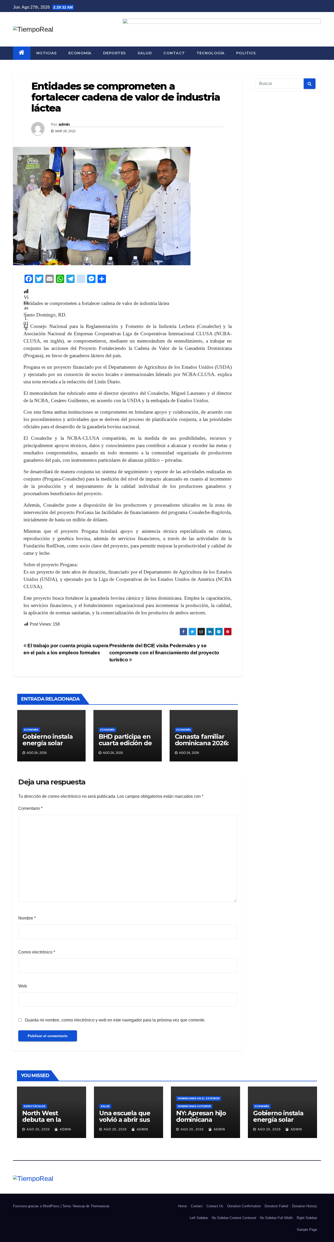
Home (182, 1206)
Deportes (114, 53)
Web (22, 986)
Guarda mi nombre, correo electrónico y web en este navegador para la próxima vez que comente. (115, 1020)
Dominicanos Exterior (194, 1106)
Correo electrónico (36, 952)
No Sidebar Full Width (276, 1218)
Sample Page (307, 1230)
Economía (80, 53)
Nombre (27, 918)
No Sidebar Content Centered (234, 1218)
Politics (246, 53)
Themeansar (100, 1206)
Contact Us (214, 1206)
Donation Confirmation (244, 1206)
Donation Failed (276, 1206)
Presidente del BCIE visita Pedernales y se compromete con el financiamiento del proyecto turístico (164, 652)
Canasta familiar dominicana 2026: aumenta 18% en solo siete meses (202, 746)
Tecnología (210, 53)
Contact (174, 53)
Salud (145, 53)
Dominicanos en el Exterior (198, 1098)
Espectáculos (34, 1106)
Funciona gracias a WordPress (37, 1206)
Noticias (46, 53)
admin (64, 124)
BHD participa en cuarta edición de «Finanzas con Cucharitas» (125, 746)
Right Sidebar (307, 1218)
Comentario (30, 808)
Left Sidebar (199, 1218)
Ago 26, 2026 (38, 1129)
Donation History (304, 1206)
